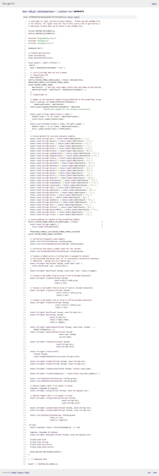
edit (77, 17)
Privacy (20, 472)
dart (24, 11)
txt (149, 472)
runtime (62, 11)
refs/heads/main (45, 11)
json (155, 472)
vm (70, 11)
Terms (26, 472)
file (70, 17)
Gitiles (14, 472)
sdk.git (32, 11)
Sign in (154, 4)
